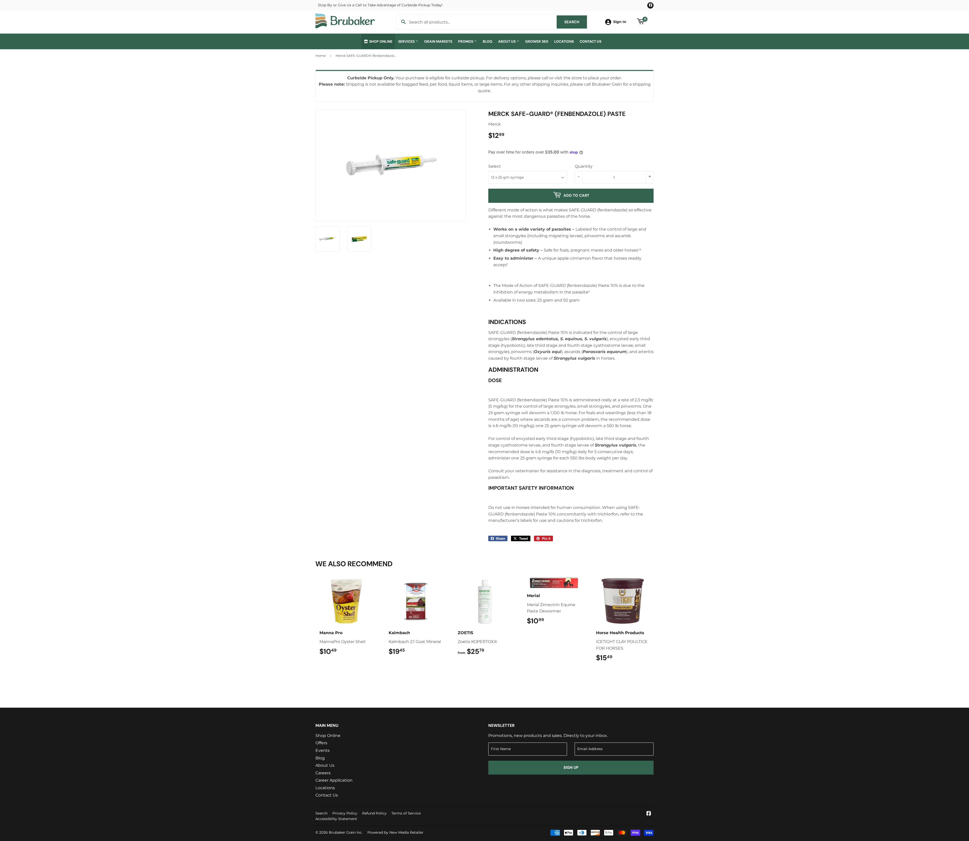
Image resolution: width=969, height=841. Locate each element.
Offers (321, 742)
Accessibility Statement (336, 819)
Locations (564, 41)
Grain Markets (438, 41)
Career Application (334, 780)
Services (406, 41)
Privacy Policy (344, 813)
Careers (323, 773)
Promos (466, 41)
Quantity (584, 166)
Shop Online (380, 41)
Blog (487, 41)
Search (575, 21)
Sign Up (570, 767)
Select (494, 166)
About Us (507, 41)
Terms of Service (406, 813)
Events (322, 750)
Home (320, 56)
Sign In (619, 22)
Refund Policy (374, 813)
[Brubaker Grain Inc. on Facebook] (649, 813)
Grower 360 (536, 41)
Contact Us (590, 41)
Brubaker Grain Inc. (346, 832)
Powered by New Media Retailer (395, 832)
